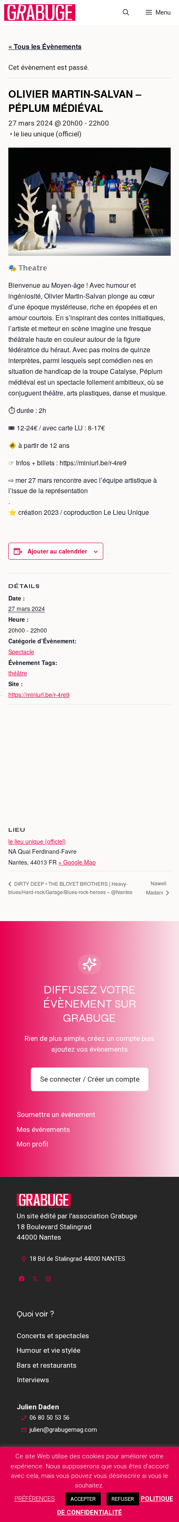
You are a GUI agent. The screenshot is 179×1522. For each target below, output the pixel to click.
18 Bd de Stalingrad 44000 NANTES (77, 1259)
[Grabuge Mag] (39, 12)
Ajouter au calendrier (57, 551)
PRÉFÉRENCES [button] (35, 1498)
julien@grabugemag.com (63, 1429)
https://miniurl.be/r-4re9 (39, 694)
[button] (125, 12)
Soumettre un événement (56, 1114)
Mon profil (32, 1144)
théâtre (17, 673)
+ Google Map (77, 862)
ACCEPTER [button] (83, 1499)
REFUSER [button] (123, 1499)
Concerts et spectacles (53, 1336)
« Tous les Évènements (45, 46)
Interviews (33, 1380)
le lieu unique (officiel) (37, 841)
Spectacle (21, 651)
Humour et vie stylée (48, 1350)
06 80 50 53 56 (50, 1417)
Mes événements (43, 1129)
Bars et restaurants (47, 1365)
